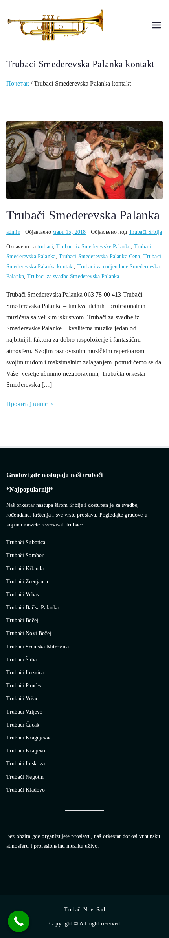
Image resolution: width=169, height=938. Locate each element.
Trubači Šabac (22, 660)
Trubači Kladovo (25, 790)
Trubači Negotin (25, 777)
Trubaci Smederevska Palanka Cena (99, 256)
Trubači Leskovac (26, 764)
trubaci (45, 247)
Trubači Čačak (22, 725)
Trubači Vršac (22, 698)
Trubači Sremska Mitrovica (37, 647)
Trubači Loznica (25, 673)
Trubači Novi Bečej (28, 633)
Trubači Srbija (145, 232)
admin (13, 232)
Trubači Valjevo (24, 712)
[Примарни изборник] (156, 25)
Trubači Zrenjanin (27, 582)
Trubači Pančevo (25, 685)
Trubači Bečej (22, 620)
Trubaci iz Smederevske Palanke (93, 247)
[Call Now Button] (18, 921)
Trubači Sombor (25, 555)
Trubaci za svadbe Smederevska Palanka (73, 276)
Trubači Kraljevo (26, 751)
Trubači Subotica (26, 542)
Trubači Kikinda (25, 569)
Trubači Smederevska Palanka (83, 215)
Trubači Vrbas (22, 594)
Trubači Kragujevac (28, 738)
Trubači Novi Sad (84, 910)
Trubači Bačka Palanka (32, 607)
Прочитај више (27, 404)
